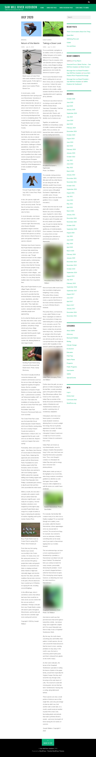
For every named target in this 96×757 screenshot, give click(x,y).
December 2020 (72, 218)
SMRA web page (52, 8)
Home (42, 8)
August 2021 (70, 193)
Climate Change (72, 345)
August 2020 (70, 232)
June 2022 (70, 164)
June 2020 (70, 240)
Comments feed (72, 399)
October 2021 (71, 185)
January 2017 (71, 308)
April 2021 (70, 207)
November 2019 (72, 265)
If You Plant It (77, 61)
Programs (70, 363)
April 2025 (70, 106)
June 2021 (70, 200)
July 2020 (70, 236)
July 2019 (70, 279)
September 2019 (72, 272)
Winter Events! (84, 67)
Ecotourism (70, 348)
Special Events (71, 377)
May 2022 (70, 167)
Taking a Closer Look (52, 43)
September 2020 (72, 229)
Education (70, 352)
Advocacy (70, 334)
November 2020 (72, 222)
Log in (68, 392)
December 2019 (72, 261)
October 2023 (71, 135)
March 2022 (70, 171)
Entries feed (70, 396)
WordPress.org (71, 403)
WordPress (42, 751)
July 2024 (70, 117)
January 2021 (71, 214)
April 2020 (70, 247)
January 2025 (71, 109)
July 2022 (70, 160)
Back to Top (48, 743)
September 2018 (72, 287)
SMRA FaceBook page (66, 8)
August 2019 (70, 276)
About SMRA (71, 330)
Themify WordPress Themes (55, 751)
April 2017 (70, 301)
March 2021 (70, 211)
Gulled (69, 42)
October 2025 (71, 99)
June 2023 (70, 142)
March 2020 (70, 251)
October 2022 (71, 156)
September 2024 (72, 113)
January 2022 (71, 175)
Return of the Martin (30, 43)
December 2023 (72, 131)
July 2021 (70, 196)
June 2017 (70, 298)
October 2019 (71, 269)
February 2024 (71, 128)
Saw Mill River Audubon (47, 748)
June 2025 (70, 102)
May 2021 (70, 204)
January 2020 (71, 258)
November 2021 (72, 182)
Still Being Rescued (73, 39)
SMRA (23, 47)
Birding (23, 40)
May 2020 (70, 243)
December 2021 (72, 178)
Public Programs (72, 367)
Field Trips (70, 356)
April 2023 (70, 146)
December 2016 (72, 312)
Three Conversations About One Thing (78, 31)
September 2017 (72, 290)
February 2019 (71, 283)
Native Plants (71, 359)
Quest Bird (70, 35)
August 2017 (70, 294)
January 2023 (71, 153)
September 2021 (72, 189)
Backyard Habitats (72, 338)
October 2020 (71, 225)
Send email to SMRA (82, 8)
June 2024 (70, 120)
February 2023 (71, 149)
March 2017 (70, 305)
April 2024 (70, 124)
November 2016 (72, 316)
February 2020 (71, 254)
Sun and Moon (71, 46)
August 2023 (70, 138)
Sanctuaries (47, 40)
